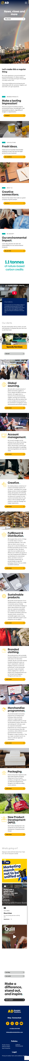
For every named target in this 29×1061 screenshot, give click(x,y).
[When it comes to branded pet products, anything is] (14, 871)
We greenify (8, 251)
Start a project (9, 1000)
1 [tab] (10, 60)
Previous (1, 339)
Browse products (9, 29)
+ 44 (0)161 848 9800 (14, 1028)
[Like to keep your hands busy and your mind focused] (14, 936)
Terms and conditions (16, 1055)
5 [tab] (19, 60)
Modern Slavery (6, 1045)
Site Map (25, 1055)
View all (7, 353)
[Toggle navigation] (26, 3)
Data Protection (6, 1048)
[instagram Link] (12, 1023)
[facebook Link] (7, 1023)
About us (7, 203)
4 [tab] (16, 60)
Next (27, 339)
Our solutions (8, 157)
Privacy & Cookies (6, 1055)
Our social (8, 976)
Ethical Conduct (6, 1046)
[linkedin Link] (16, 1023)
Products (7, 115)
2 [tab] (12, 60)
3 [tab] (14, 60)
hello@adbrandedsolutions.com (14, 1032)
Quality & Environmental (19, 1045)
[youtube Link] (21, 1023)
